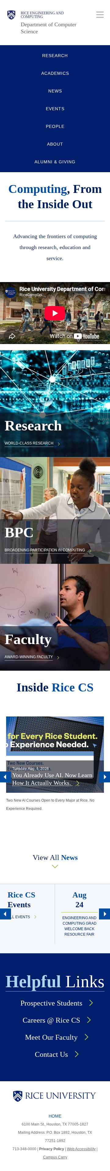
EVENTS (55, 108)
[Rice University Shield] (11, 22)
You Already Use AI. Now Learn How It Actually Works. (52, 779)
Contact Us (51, 1054)
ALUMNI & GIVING (55, 161)
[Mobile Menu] (100, 14)
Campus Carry (55, 1157)
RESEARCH (55, 55)
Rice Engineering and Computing (42, 15)
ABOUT (55, 144)
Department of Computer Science (48, 27)
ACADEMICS (55, 73)
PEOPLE (55, 126)
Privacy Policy (51, 1149)
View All (55, 857)
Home (55, 1116)
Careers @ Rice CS (51, 1020)
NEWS (55, 91)
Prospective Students (51, 1003)
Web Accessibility (81, 1149)
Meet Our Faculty (51, 1037)
